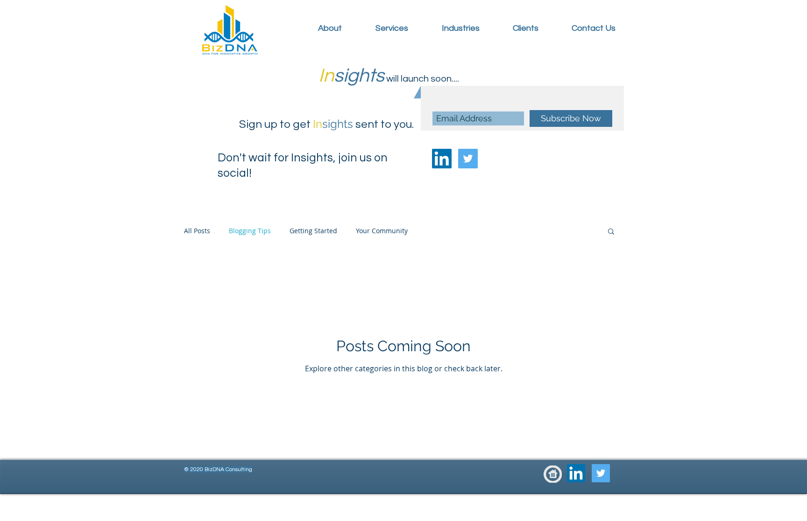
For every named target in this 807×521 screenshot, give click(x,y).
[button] (611, 232)
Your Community (382, 230)
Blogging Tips (250, 230)
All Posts (197, 230)
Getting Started (313, 230)
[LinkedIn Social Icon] (442, 158)
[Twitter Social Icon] (468, 158)
